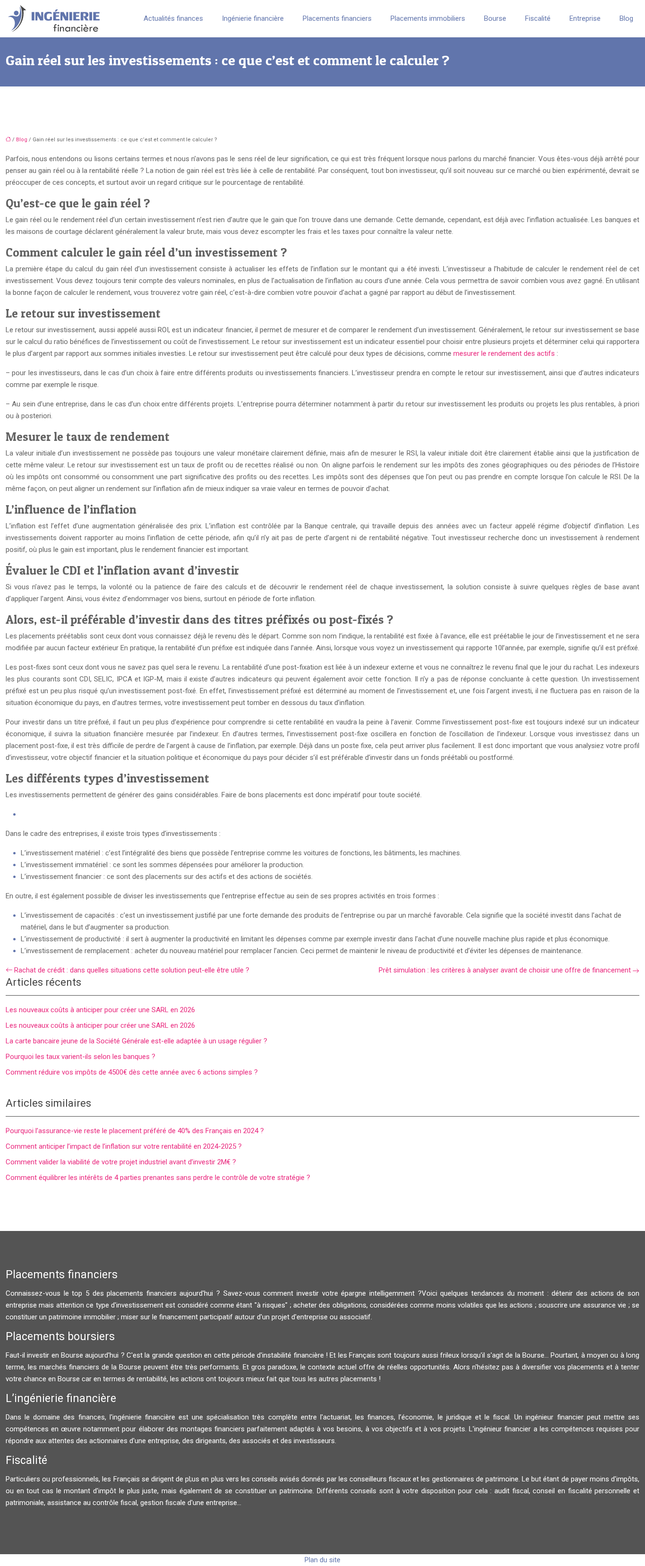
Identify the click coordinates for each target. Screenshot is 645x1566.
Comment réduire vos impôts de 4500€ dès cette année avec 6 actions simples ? (132, 1072)
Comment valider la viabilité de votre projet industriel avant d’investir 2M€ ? (121, 1162)
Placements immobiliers (427, 18)
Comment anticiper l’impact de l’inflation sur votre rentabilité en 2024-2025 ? (124, 1146)
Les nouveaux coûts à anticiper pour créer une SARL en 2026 (100, 1010)
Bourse (495, 18)
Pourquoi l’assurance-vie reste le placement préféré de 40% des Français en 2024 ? (135, 1131)
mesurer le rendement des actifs (504, 353)
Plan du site (322, 1560)
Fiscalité (538, 18)
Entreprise (585, 18)
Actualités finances (173, 18)
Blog (626, 18)
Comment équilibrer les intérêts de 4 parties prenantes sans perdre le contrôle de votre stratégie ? (158, 1177)
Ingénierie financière (253, 18)
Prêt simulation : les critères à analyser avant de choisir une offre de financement (505, 970)
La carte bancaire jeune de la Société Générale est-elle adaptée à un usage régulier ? (136, 1041)
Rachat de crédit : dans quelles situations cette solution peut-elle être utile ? (131, 970)
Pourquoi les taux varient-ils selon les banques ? (80, 1056)
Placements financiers (337, 18)
